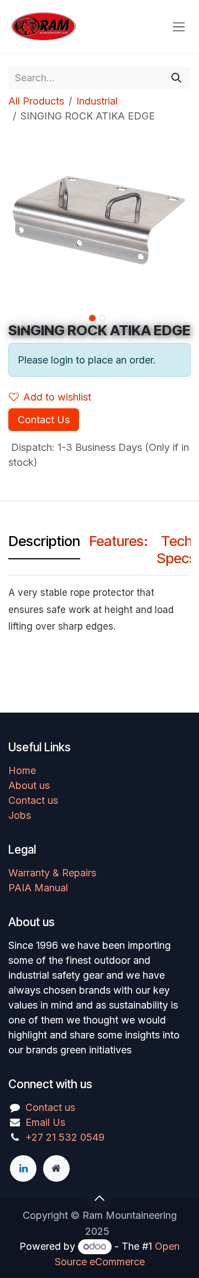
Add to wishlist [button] (57, 397)
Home (22, 770)
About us (29, 785)
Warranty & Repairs (52, 873)
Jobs (19, 815)
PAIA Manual (38, 887)
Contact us (33, 800)
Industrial (97, 101)
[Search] (176, 77)
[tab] (44, 543)
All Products (36, 101)
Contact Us (44, 419)
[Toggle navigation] (179, 26)
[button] (17, 320)
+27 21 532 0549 (64, 1137)
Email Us (45, 1122)
